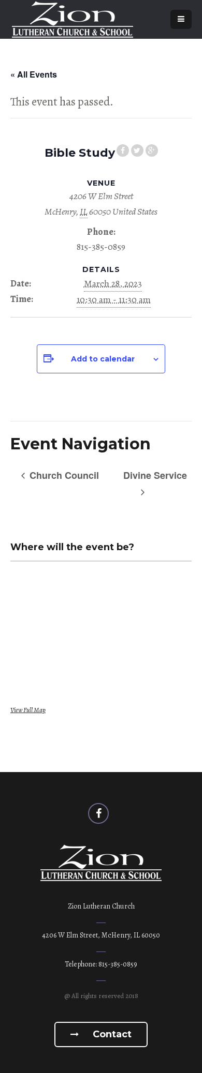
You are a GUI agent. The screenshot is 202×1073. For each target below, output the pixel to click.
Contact (111, 1034)
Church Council (63, 475)
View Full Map (28, 709)
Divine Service (155, 475)
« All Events (33, 74)
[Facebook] (98, 813)
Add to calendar (103, 359)
